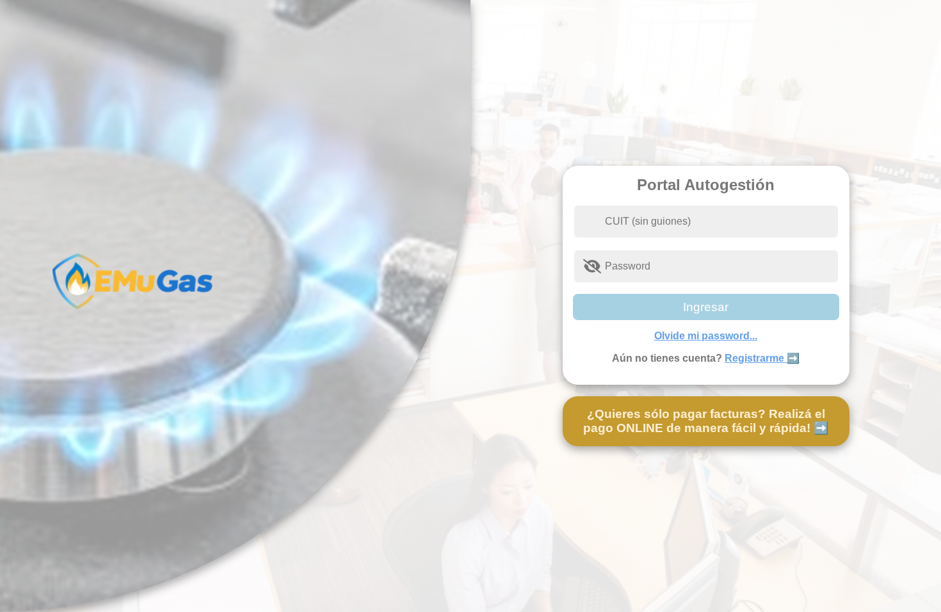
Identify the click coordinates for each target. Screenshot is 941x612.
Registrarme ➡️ (762, 358)
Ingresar (705, 307)
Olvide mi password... (705, 335)
